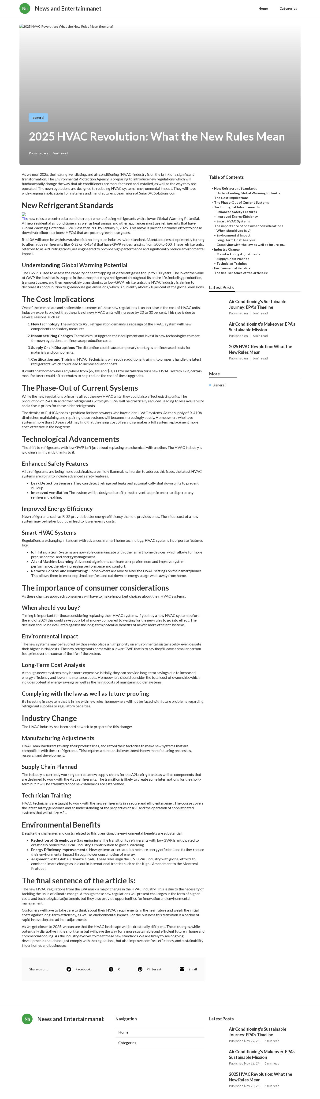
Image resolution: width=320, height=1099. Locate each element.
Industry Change (227, 249)
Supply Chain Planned (232, 259)
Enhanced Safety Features (236, 212)
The (25, 218)
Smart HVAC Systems (233, 221)
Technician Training (231, 263)
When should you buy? (233, 231)
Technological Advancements (237, 207)
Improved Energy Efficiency (237, 216)
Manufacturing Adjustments (238, 254)
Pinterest (154, 969)
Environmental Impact (233, 235)
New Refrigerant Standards (235, 188)
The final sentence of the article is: (241, 273)
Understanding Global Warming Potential (248, 193)
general (38, 117)
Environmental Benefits (232, 268)
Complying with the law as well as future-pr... (250, 245)
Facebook (83, 969)
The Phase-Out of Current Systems (241, 202)
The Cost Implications (231, 198)
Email (193, 969)
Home (263, 8)
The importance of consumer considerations (248, 226)
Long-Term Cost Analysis (235, 240)
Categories (288, 8)
